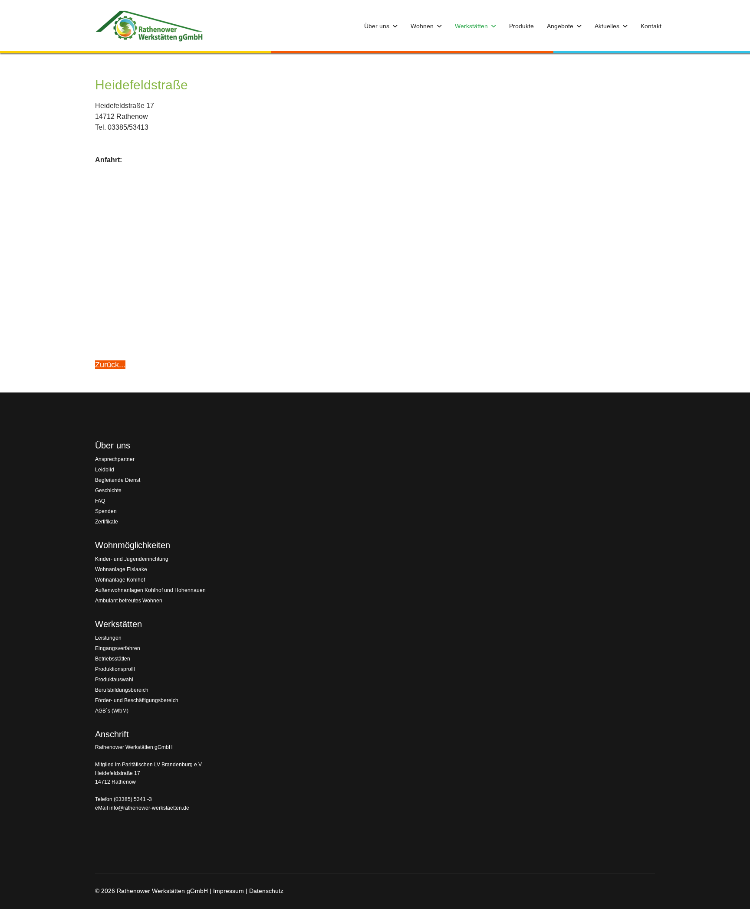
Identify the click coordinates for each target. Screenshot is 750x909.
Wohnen (422, 26)
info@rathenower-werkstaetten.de (149, 808)
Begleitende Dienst (117, 480)
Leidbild (104, 470)
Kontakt (651, 26)
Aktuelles (607, 26)
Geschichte (108, 490)
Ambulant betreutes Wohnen (128, 601)
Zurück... (110, 364)
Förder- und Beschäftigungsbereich (136, 700)
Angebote (560, 26)
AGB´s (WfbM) (111, 711)
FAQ (100, 501)
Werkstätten (471, 26)
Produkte (521, 26)
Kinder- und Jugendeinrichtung (131, 559)
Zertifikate (106, 522)
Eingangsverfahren (117, 648)
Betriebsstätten (112, 659)
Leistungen (108, 638)
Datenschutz (266, 890)
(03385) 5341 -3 (133, 799)
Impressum (228, 890)
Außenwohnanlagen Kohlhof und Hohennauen (150, 590)
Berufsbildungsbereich (121, 690)
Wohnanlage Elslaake (121, 569)
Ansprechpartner (115, 459)
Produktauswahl (114, 680)
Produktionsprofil (115, 669)
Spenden (106, 511)
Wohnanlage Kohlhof (120, 580)
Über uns (376, 26)
